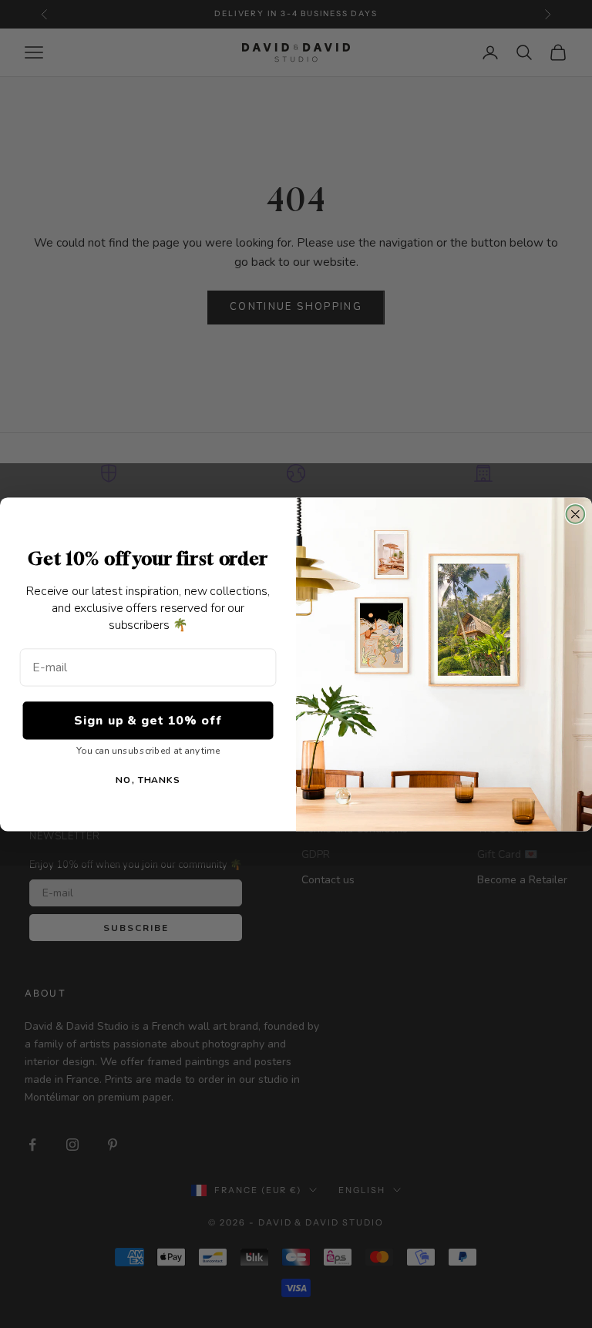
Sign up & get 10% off (147, 720)
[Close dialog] (576, 514)
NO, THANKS (148, 779)
